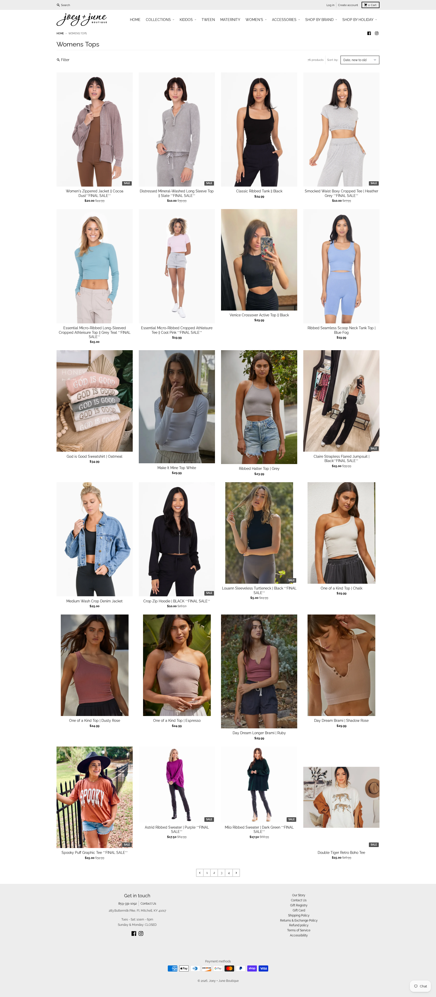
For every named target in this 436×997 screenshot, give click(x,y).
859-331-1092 (127, 903)
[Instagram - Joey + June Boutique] (376, 33)
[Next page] (236, 872)
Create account (348, 5)
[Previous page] (200, 872)
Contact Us (148, 903)
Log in (330, 5)
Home (60, 33)
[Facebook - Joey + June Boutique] (369, 33)
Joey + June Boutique (224, 981)
